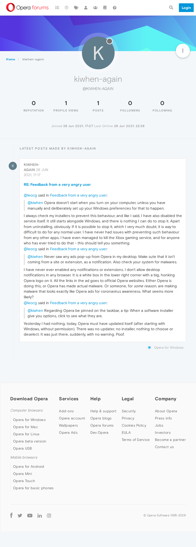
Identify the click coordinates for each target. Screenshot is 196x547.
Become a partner (170, 440)
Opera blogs (101, 418)
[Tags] (76, 7)
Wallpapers (68, 425)
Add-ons (66, 411)
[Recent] (67, 7)
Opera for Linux (26, 434)
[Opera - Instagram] (49, 515)
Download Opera (29, 398)
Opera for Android (28, 466)
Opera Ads (68, 432)
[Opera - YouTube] (30, 515)
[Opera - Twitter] (20, 515)
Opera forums (102, 425)
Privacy (128, 418)
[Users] (86, 7)
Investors (163, 432)
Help (95, 398)
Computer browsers (26, 410)
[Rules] (105, 7)
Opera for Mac (25, 427)
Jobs (159, 425)
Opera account (72, 418)
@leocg (30, 195)
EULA (126, 432)
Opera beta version (29, 441)
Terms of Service (136, 440)
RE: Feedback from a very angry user (57, 184)
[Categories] (57, 7)
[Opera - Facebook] (11, 515)
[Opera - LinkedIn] (39, 515)
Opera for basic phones (33, 488)
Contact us (164, 447)
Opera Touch (24, 481)
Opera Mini (22, 474)
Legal (128, 398)
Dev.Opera (99, 432)
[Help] (114, 7)
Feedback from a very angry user (78, 195)
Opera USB (22, 448)
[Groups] (95, 7)
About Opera (166, 411)
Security (129, 411)
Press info (163, 418)
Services (68, 398)
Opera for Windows (29, 420)
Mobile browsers (23, 457)
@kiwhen (35, 202)
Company (165, 398)
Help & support (103, 411)
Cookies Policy (134, 425)
